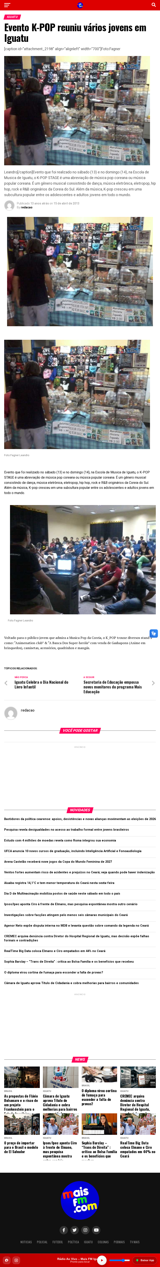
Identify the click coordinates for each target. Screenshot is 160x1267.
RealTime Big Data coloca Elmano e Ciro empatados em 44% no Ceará (54, 951)
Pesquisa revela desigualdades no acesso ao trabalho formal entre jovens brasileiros (66, 829)
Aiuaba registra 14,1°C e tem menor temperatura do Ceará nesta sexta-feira (59, 883)
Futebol (57, 1242)
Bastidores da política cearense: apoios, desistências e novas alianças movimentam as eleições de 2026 (80, 819)
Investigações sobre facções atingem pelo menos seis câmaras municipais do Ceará (66, 915)
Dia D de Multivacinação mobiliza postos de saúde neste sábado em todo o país (62, 893)
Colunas (103, 1242)
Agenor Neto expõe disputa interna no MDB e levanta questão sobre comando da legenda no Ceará (76, 925)
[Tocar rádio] (102, 1260)
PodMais (119, 1242)
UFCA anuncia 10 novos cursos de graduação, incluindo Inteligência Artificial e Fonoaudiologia (72, 851)
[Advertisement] (80, 775)
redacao (26, 207)
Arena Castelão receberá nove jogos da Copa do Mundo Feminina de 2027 (58, 862)
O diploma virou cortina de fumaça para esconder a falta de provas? (53, 972)
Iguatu (88, 1242)
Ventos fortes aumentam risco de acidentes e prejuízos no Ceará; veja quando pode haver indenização (79, 872)
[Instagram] (16, 1260)
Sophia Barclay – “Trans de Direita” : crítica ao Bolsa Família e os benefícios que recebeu (69, 961)
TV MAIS (135, 1242)
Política (73, 1242)
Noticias (26, 1242)
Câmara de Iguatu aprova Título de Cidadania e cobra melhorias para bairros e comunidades (71, 983)
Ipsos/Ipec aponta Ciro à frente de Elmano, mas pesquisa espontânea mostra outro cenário (71, 904)
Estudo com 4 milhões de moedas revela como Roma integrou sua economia (60, 840)
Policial (42, 1242)
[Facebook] (6, 1260)
